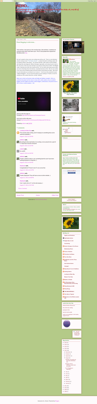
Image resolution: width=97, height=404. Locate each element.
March (67, 379)
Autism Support (71, 199)
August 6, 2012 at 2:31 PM (26, 145)
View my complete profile (68, 76)
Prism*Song (67, 288)
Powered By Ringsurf (71, 200)
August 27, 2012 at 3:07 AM (27, 185)
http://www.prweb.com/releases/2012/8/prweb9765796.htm (35, 120)
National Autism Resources (69, 305)
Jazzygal (66, 266)
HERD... (22, 6)
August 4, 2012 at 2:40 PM (26, 136)
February (68, 381)
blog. (26, 53)
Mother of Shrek (68, 279)
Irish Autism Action (68, 263)
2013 (65, 348)
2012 (65, 350)
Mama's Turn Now (68, 276)
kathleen (22, 139)
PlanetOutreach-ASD (69, 286)
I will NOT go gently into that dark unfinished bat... (70, 361)
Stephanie (22, 165)
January (68, 383)
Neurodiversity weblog (68, 307)
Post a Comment (22, 188)
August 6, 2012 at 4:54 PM (26, 162)
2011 (65, 385)
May (67, 375)
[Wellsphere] (68, 132)
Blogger (57, 401)
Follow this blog (71, 172)
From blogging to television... (69, 369)
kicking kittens (68, 271)
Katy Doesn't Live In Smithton (71, 268)
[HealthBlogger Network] (65, 131)
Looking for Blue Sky (25, 130)
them (78, 163)
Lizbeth (22, 149)
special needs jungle (67, 312)
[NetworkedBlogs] (71, 170)
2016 (65, 342)
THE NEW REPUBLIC (69, 291)
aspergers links (66, 309)
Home (38, 195)
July (67, 371)
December (68, 352)
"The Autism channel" (32, 60)
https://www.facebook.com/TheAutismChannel (33, 115)
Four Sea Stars (67, 256)
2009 (65, 389)
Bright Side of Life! (68, 240)
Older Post (55, 195)
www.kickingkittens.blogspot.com (70, 209)
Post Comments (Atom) (41, 199)
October (68, 354)
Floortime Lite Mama (69, 254)
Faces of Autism (68, 251)
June (67, 373)
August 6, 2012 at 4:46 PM (26, 153)
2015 (65, 344)
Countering (67, 243)
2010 (65, 387)
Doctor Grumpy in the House (71, 246)
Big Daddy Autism (68, 238)
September (68, 355)
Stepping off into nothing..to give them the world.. (70, 365)
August (67, 357)
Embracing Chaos (68, 248)
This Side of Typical (69, 294)
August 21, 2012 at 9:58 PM (27, 177)
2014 (65, 346)
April (67, 377)
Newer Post (20, 195)
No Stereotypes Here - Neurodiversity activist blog (71, 283)
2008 (65, 391)
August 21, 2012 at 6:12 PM (27, 170)
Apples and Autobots (69, 235)
